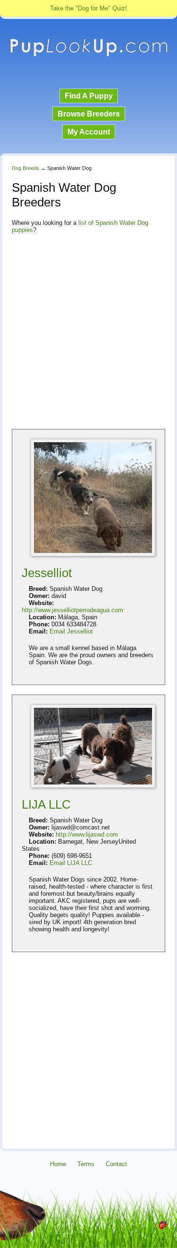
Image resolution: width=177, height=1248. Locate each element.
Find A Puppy (89, 96)
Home (58, 1164)
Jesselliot (47, 573)
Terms (85, 1164)
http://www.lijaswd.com (87, 834)
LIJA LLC (46, 804)
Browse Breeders (89, 114)
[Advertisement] (88, 330)
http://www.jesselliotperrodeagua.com (72, 610)
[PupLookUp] (88, 55)
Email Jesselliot (71, 631)
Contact (116, 1164)
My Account (88, 132)
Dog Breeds (25, 168)
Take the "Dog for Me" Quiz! (88, 8)
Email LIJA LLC (71, 862)
